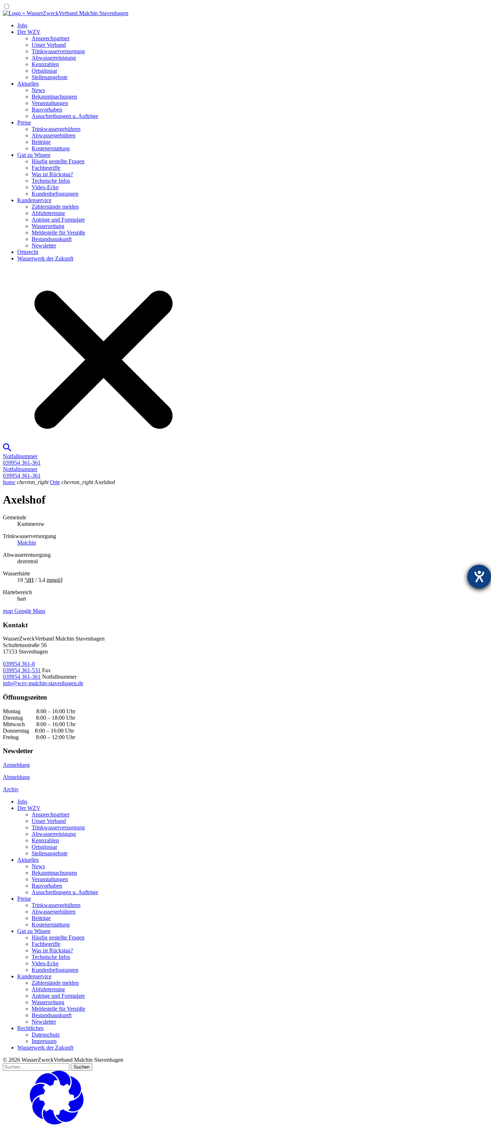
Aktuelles (28, 84)
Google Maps (24, 611)
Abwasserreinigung (54, 58)
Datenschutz (46, 1035)
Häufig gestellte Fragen (58, 161)
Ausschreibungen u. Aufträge (65, 116)
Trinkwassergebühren (56, 129)
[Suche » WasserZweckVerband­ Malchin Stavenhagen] (99, 450)
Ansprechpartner (50, 38)
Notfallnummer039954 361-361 (22, 459)
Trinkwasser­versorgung (58, 51)
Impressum (44, 1041)
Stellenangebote (50, 77)
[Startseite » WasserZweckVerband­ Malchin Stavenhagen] (65, 13)
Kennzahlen (45, 64)
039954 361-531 (22, 670)
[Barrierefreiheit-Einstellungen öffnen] (479, 576)
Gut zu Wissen (33, 155)
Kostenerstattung (51, 148)
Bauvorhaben (47, 109)
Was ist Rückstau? (52, 174)
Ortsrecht (27, 252)
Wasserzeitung (48, 226)
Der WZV (29, 32)
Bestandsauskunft (52, 239)
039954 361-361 (22, 677)
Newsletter (44, 245)
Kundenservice (34, 200)
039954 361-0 (19, 664)
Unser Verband (49, 45)
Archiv (11, 789)
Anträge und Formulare (58, 220)
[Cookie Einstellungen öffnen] (57, 1123)
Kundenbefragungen (55, 194)
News (38, 90)
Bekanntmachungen (54, 97)
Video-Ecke (45, 187)
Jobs (22, 25)
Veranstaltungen (50, 103)
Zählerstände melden (55, 207)
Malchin (26, 543)
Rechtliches (30, 1028)
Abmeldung (16, 777)
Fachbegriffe (46, 168)
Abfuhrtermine (48, 213)
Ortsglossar (44, 71)
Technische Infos (51, 181)
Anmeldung (16, 765)
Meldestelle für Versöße (58, 232)
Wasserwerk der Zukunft (45, 258)
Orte (55, 482)
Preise (24, 122)
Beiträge (41, 142)
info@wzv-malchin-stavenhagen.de (43, 683)
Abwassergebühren (53, 135)
